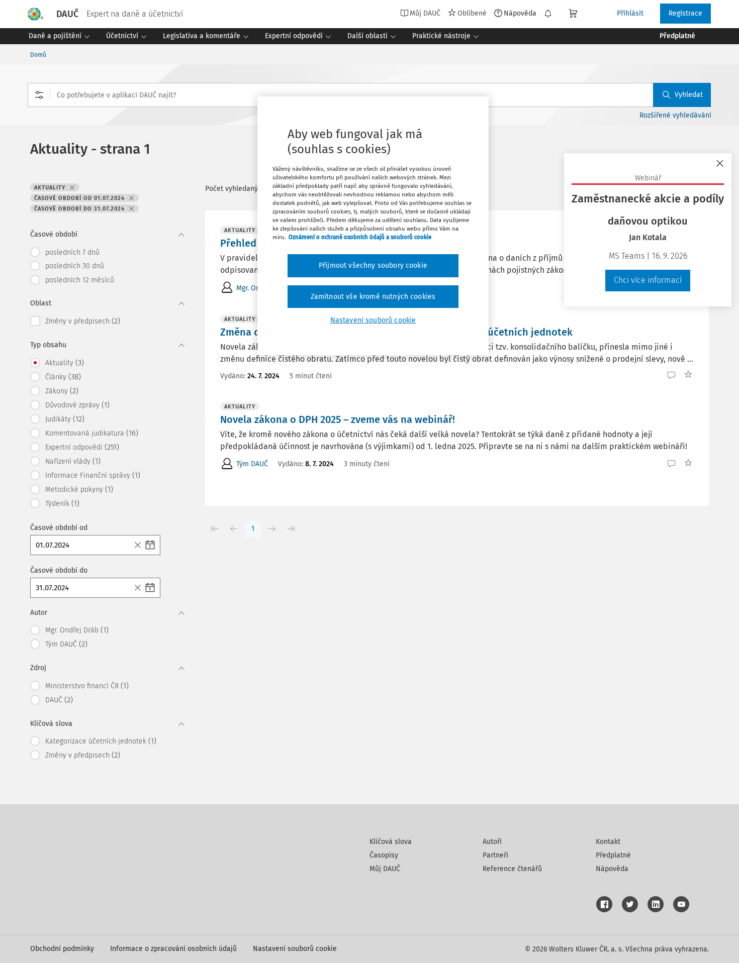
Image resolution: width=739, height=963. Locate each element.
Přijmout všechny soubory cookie (373, 265)
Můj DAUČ (384, 869)
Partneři (495, 855)
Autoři (492, 841)
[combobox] (369, 95)
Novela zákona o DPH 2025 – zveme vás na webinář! (337, 419)
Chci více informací (648, 280)
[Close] (139, 545)
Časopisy (383, 855)
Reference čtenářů (512, 869)
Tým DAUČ (252, 464)
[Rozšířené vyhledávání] (39, 94)
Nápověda (520, 13)
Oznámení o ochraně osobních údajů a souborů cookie (360, 237)
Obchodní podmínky (62, 948)
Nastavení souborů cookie (295, 948)
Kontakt (608, 841)
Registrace (685, 13)
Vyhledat (689, 94)
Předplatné (613, 855)
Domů (38, 54)
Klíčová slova (390, 841)
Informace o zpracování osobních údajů (173, 948)
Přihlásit (630, 13)
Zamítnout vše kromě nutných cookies (373, 296)
